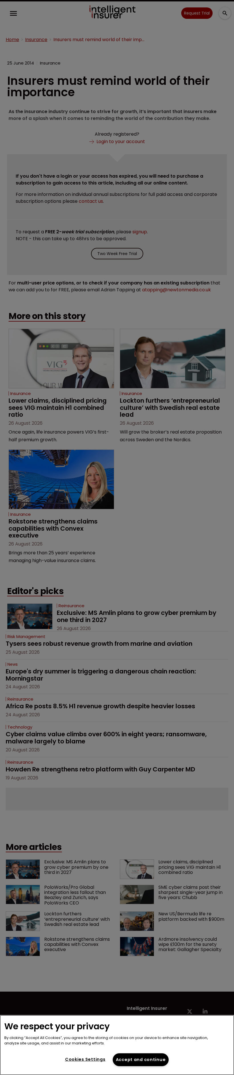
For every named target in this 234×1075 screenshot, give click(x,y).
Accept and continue (141, 1059)
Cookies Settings (85, 1059)
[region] (117, 1045)
